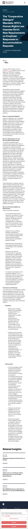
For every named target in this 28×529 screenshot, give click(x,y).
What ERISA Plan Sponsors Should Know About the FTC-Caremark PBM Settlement (14, 489)
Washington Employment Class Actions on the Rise (14, 459)
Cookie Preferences (14, 518)
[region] (14, 519)
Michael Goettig (17, 50)
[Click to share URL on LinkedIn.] (7, 62)
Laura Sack (7, 50)
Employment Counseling (8, 11)
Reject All (14, 522)
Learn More (7, 515)
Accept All (14, 526)
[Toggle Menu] (24, 2)
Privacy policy (17, 508)
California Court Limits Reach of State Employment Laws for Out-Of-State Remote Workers (13, 474)
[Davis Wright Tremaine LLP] (8, 2)
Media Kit (5, 508)
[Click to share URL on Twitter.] (4, 62)
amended (9, 70)
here (19, 195)
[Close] (26, 510)
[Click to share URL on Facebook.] (6, 62)
